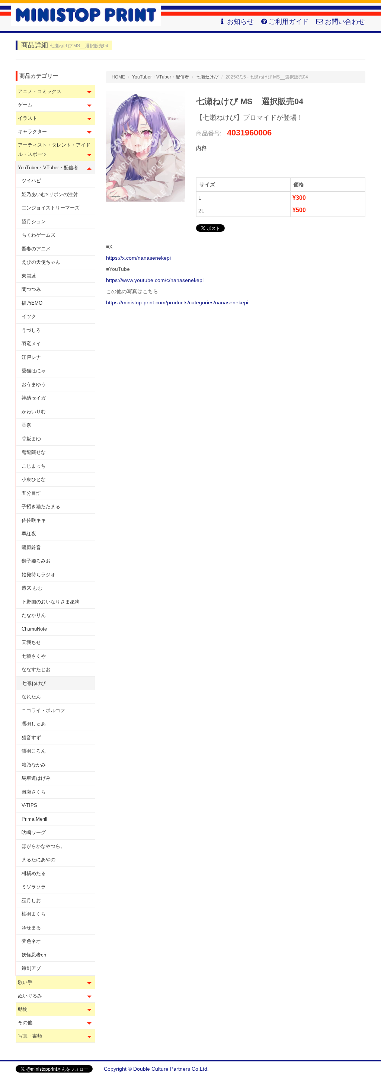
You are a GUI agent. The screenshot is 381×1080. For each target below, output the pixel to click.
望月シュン (34, 221)
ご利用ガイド (289, 21)
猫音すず (31, 737)
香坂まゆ (31, 439)
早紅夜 (29, 533)
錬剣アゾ (31, 968)
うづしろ (31, 330)
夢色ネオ (31, 941)
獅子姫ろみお (36, 561)
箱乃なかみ (34, 764)
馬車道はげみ (36, 778)
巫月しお (31, 900)
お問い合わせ (345, 21)
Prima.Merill (34, 819)
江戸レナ (31, 357)
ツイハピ (31, 180)
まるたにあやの (38, 859)
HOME (118, 77)
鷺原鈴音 (31, 547)
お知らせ (240, 21)
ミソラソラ (34, 887)
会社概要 (355, 1069)
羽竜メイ (31, 343)
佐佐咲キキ (34, 520)
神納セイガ (34, 398)
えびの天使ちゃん (41, 262)
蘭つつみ (31, 289)
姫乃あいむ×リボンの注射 (50, 194)
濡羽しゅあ (34, 724)
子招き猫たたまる (41, 506)
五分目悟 (31, 493)
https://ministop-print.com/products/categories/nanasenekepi (177, 302)
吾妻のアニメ (36, 248)
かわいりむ (34, 411)
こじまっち (34, 466)
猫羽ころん (34, 751)
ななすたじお (36, 669)
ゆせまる (31, 927)
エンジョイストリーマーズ (51, 208)
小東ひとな (34, 479)
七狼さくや (34, 656)
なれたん (31, 696)
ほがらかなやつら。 (43, 846)
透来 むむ (32, 588)
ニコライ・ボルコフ (43, 710)
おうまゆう (34, 384)
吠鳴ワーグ (34, 832)
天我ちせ (31, 642)
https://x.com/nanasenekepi (138, 258)
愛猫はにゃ (34, 371)
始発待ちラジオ (38, 574)
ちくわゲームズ (38, 235)
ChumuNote (34, 629)
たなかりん (34, 615)
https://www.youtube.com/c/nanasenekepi (155, 280)
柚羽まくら (34, 914)
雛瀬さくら (34, 792)
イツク (29, 316)
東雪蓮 (29, 276)
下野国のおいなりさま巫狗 (51, 602)
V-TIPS (29, 805)
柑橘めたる (34, 873)
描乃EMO (32, 303)
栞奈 (26, 425)
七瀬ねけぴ (34, 683)
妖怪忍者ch (34, 955)
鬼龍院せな (34, 452)
